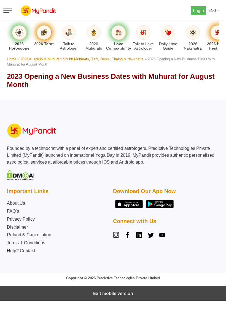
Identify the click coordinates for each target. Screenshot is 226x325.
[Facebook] (127, 236)
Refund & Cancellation (29, 234)
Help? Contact (21, 250)
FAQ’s (13, 211)
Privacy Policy (21, 219)
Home (11, 59)
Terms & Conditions (26, 242)
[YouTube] (162, 236)
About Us (16, 203)
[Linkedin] (139, 236)
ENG (212, 11)
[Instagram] (117, 236)
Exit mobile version (113, 293)
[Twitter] (151, 236)
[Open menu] (7, 11)
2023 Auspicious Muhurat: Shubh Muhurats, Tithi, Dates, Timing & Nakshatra (82, 59)
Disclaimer (17, 227)
